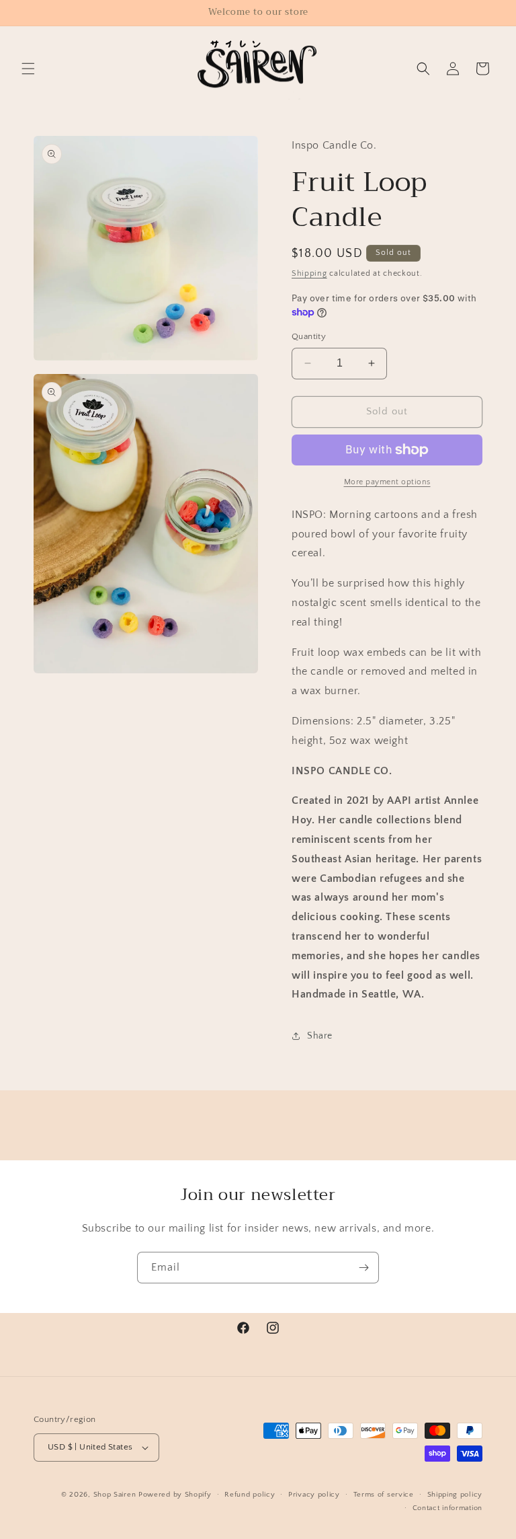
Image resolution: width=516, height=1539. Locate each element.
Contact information (447, 1508)
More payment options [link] (387, 482)
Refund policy (249, 1495)
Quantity (309, 336)
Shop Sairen (114, 1495)
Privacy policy (314, 1495)
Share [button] (320, 1035)
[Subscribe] (363, 1267)
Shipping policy (455, 1495)
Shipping (309, 273)
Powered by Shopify (175, 1495)
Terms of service (383, 1495)
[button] (28, 68)
